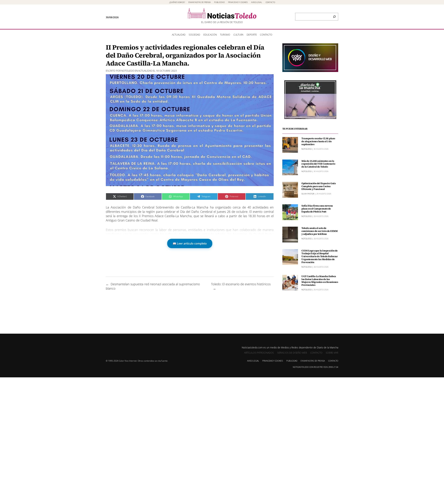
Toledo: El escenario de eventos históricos (241, 284)
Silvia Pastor (307, 193)
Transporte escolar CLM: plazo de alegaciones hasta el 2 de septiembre (318, 141)
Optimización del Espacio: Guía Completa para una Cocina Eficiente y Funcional (318, 186)
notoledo (127, 70)
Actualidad (145, 70)
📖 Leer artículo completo (190, 243)
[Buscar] (334, 17)
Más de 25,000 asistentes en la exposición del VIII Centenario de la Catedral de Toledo (318, 164)
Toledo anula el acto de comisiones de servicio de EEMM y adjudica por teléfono (319, 231)
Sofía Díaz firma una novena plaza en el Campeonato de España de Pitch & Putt (317, 208)
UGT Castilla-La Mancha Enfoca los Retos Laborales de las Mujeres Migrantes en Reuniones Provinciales (319, 280)
